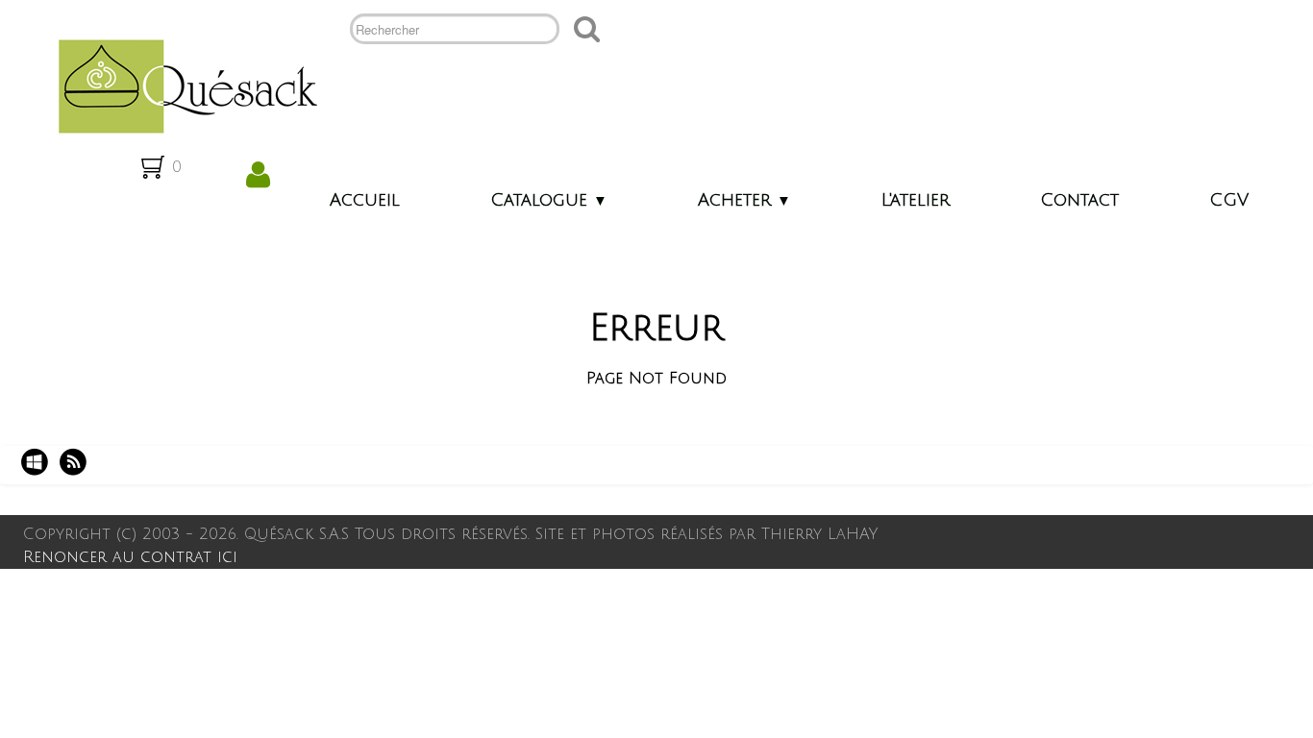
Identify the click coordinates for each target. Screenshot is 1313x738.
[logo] (180, 84)
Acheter (744, 199)
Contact (1079, 199)
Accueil (365, 199)
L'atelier (915, 199)
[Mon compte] (258, 175)
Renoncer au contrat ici (130, 557)
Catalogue (548, 199)
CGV (1229, 199)
